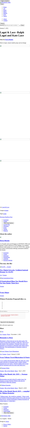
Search (2, 23)
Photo (8, 334)
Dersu (7, 421)
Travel (8, 354)
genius (4, 213)
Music (16, 371)
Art (1, 275)
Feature (6, 210)
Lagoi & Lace (5, 207)
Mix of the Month (9, 371)
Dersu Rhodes (9, 39)
